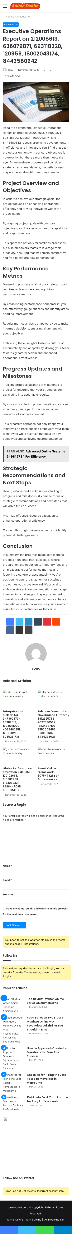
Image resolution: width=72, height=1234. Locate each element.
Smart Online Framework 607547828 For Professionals (48, 774)
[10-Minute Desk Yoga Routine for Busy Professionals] (13, 1103)
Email (7, 880)
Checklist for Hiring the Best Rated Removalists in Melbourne (46, 1079)
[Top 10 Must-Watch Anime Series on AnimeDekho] (13, 1005)
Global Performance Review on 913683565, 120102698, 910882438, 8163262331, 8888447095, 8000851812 (18, 779)
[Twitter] (19, 622)
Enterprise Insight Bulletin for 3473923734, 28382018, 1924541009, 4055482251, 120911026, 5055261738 (15, 724)
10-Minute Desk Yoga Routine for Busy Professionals (47, 1099)
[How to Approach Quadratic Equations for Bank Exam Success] (13, 1058)
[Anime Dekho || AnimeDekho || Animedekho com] (25, 6)
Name (7, 865)
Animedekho (22, 16)
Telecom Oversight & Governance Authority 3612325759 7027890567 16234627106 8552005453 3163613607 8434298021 (53, 724)
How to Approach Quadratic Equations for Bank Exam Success (47, 1052)
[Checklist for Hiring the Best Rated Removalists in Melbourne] (13, 1083)
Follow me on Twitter (18, 1178)
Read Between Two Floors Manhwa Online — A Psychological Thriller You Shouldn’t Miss (45, 1023)
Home (9, 16)
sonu (10, 69)
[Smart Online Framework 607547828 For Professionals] (53, 756)
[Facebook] (10, 622)
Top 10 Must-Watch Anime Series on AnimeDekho (45, 1001)
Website (8, 894)
